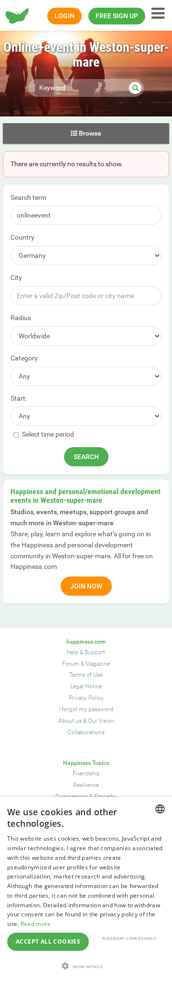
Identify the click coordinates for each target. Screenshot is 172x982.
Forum (70, 663)
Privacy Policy (86, 697)
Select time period (47, 434)
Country (22, 237)
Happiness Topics (86, 763)
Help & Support (86, 652)
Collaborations (86, 732)
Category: (25, 358)
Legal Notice (86, 686)
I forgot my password (86, 709)
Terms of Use (86, 674)
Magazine (98, 663)
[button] (86, 966)
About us (70, 720)
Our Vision (101, 720)
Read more (36, 924)
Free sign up (117, 16)
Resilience (86, 785)
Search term (28, 197)
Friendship (86, 773)
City (16, 277)
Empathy (105, 796)
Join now (86, 586)
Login (64, 16)
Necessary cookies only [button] (129, 938)
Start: (19, 398)
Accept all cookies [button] (48, 941)
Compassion (71, 796)
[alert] (86, 889)
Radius (21, 318)
